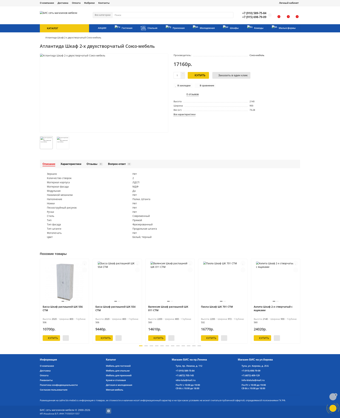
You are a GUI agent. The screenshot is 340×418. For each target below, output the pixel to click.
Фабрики (89, 2)
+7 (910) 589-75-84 (185, 370)
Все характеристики (185, 114)
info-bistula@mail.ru (253, 380)
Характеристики (71, 163)
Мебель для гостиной (118, 365)
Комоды (259, 28)
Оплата (76, 2)
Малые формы (287, 28)
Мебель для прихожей (119, 375)
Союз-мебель (257, 55)
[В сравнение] (84, 269)
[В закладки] (84, 263)
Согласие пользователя (53, 389)
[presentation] (40, 301)
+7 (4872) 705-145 (185, 375)
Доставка (63, 2)
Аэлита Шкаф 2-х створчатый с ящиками (273, 308)
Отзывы (94, 163)
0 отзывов (192, 94)
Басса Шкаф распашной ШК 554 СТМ (115, 308)
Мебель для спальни (118, 370)
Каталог (111, 359)
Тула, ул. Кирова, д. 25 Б (255, 365)
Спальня (152, 28)
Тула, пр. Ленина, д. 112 (189, 365)
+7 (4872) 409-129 (251, 375)
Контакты (104, 2)
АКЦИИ (102, 28)
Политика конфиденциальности (59, 385)
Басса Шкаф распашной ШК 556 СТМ (63, 308)
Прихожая (179, 28)
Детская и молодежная (119, 385)
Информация (48, 359)
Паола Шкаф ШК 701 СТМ (217, 306)
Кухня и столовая (116, 380)
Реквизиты (46, 380)
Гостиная (127, 28)
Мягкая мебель (114, 389)
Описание (48, 163)
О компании (47, 2)
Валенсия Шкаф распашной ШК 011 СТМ (168, 308)
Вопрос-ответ (119, 163)
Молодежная (207, 28)
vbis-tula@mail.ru (186, 380)
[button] (141, 345)
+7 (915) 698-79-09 (251, 370)
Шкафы (234, 28)
